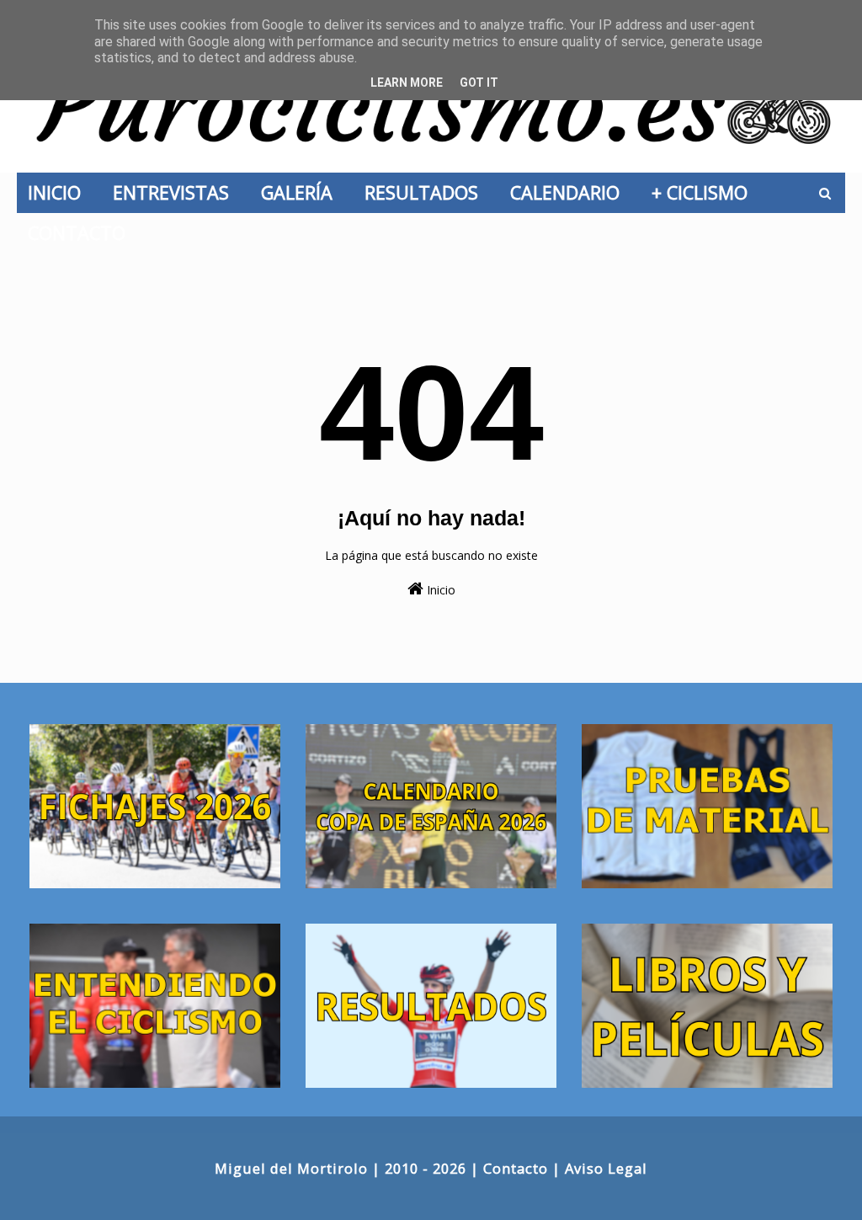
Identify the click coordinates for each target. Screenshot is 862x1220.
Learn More (406, 82)
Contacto (515, 1168)
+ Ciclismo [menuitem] (705, 192)
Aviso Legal (606, 1168)
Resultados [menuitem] (426, 192)
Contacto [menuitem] (82, 233)
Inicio (439, 590)
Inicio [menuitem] (59, 192)
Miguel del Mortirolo (291, 1168)
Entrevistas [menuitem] (176, 192)
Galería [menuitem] (302, 192)
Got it (479, 82)
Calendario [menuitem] (570, 192)
